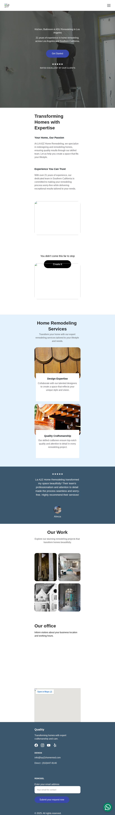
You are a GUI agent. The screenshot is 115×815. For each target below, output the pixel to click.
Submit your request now (52, 799)
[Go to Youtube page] (48, 745)
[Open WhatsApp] (107, 807)
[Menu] (109, 5)
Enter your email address (46, 784)
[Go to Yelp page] (55, 745)
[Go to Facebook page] (36, 745)
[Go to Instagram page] (42, 745)
